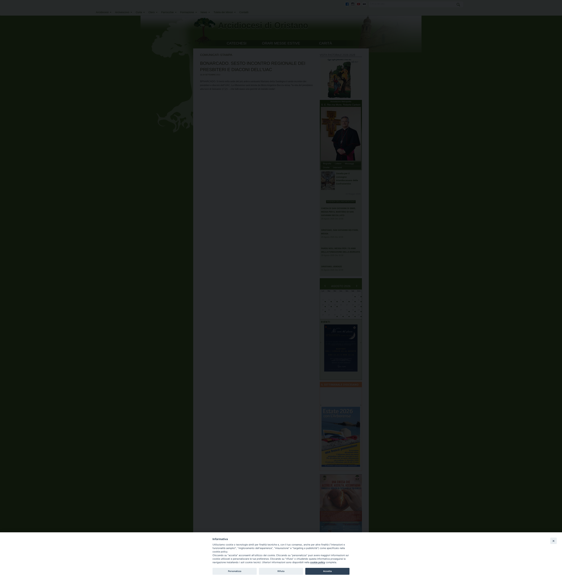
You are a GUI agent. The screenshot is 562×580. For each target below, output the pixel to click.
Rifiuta (280, 571)
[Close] (553, 541)
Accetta (327, 571)
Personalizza (234, 571)
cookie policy (317, 562)
